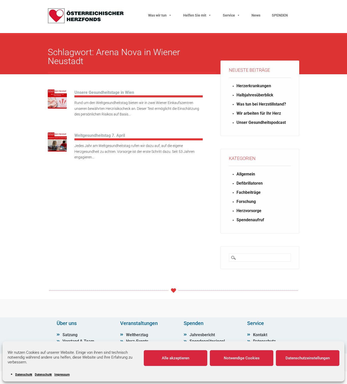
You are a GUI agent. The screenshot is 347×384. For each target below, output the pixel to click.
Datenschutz (23, 374)
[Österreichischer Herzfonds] (86, 22)
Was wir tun (157, 15)
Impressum (62, 374)
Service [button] (229, 15)
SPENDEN (280, 15)
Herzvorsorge (248, 210)
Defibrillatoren (249, 183)
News (255, 15)
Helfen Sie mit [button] (194, 15)
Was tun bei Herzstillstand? (261, 104)
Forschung (246, 201)
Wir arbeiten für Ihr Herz (258, 113)
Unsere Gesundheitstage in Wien (104, 92)
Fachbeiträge (248, 192)
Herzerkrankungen (253, 85)
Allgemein (245, 174)
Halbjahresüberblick (254, 95)
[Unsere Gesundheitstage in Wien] (57, 107)
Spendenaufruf (250, 219)
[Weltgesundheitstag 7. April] (57, 150)
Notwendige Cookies (242, 358)
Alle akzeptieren (175, 358)
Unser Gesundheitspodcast (261, 122)
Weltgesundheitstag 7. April (99, 135)
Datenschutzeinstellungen (308, 358)
